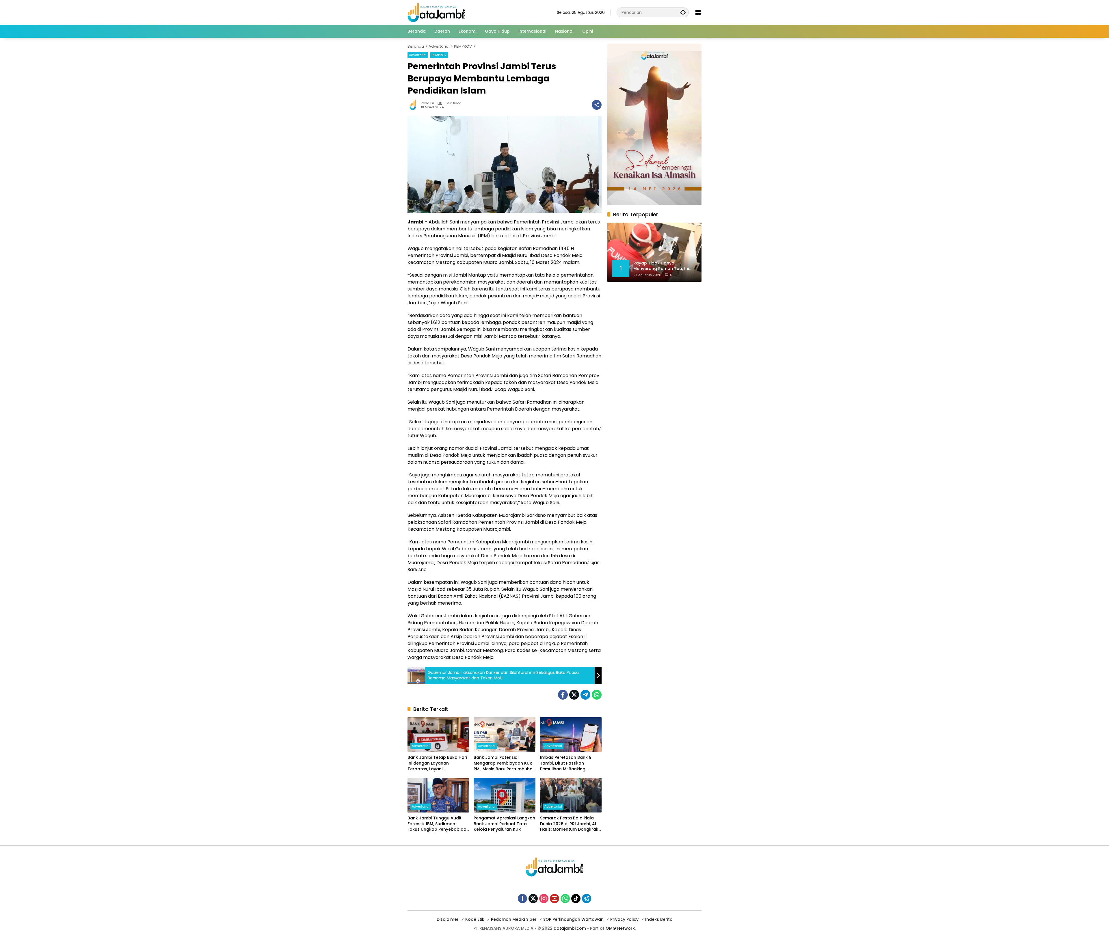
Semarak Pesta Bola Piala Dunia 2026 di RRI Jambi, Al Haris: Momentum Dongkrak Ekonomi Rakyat (569, 823)
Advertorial (418, 55)
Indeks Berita (659, 919)
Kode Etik (474, 919)
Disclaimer (448, 919)
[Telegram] (585, 695)
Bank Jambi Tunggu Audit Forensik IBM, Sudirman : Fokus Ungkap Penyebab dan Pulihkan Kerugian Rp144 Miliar (438, 823)
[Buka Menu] (698, 12)
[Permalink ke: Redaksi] (414, 105)
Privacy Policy (624, 919)
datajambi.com (570, 928)
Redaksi (427, 103)
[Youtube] (554, 898)
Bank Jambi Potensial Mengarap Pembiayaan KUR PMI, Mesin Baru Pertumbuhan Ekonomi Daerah (504, 763)
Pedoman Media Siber (514, 919)
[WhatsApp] (597, 695)
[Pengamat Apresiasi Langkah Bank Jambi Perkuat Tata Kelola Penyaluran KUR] (504, 795)
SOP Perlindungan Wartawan (573, 919)
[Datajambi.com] (436, 12)
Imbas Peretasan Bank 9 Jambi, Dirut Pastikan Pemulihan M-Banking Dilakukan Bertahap (565, 763)
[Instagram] (543, 898)
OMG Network (620, 928)
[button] (683, 12)
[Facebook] (563, 695)
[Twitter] (574, 695)
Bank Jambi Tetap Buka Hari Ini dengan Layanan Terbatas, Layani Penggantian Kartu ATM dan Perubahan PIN (437, 763)
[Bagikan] (597, 105)
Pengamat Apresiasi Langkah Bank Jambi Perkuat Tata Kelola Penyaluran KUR (504, 823)
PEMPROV (439, 55)
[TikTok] (575, 898)
